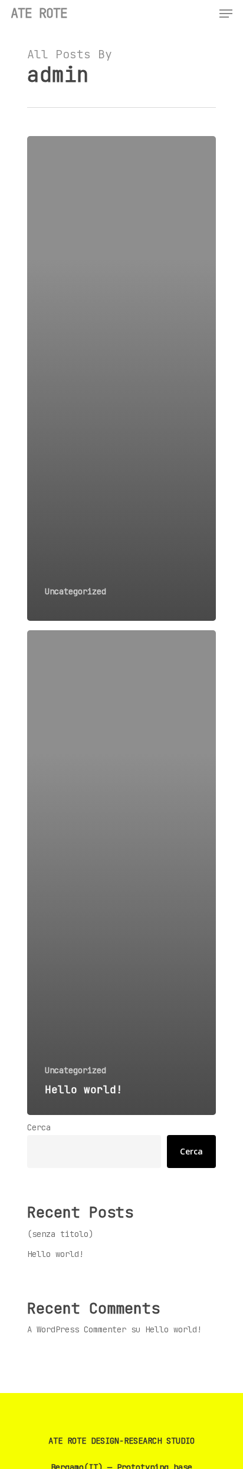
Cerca (39, 1127)
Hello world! (55, 1254)
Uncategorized (75, 591)
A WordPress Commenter (76, 1329)
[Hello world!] (121, 872)
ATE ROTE (39, 13)
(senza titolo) (60, 1234)
